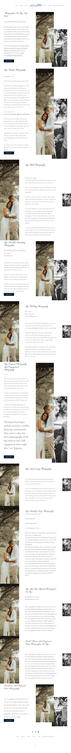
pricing (49, 5)
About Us (26, 5)
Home (16, 5)
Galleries (21, 5)
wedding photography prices (58, 5)
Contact (45, 5)
